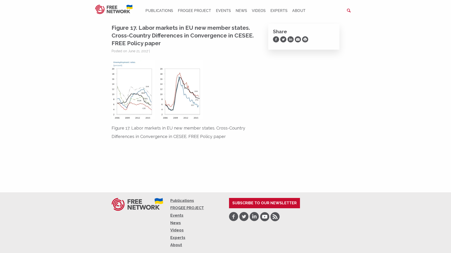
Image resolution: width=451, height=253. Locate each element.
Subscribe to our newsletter (264, 203)
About (299, 10)
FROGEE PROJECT (194, 10)
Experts (279, 10)
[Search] (349, 10)
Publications (159, 10)
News (241, 10)
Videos (259, 10)
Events (223, 10)
